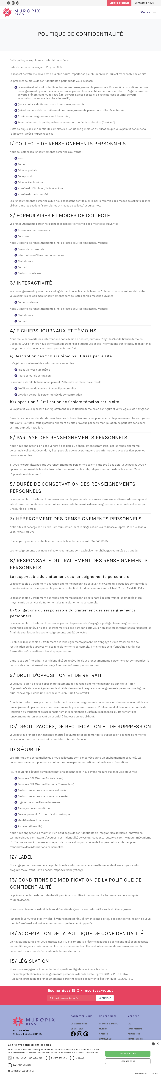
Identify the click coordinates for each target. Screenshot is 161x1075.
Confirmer (105, 997)
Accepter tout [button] (128, 1053)
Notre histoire (135, 1028)
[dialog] (80, 1057)
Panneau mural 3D (108, 1023)
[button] (54, 1071)
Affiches (103, 1033)
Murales (103, 1028)
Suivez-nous (77, 1028)
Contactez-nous (79, 1023)
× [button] (157, 1043)
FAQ (129, 1023)
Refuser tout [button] (127, 1061)
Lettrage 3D (105, 1038)
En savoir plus (92, 1052)
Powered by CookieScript (147, 1073)
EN (148, 12)
